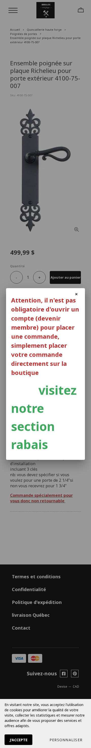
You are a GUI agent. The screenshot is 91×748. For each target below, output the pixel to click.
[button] (66, 739)
